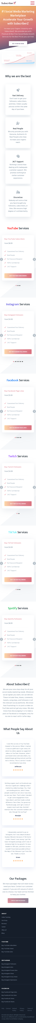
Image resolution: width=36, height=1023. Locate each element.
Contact (8, 1008)
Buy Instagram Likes (7, 967)
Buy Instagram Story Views (9, 977)
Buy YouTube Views (8, 948)
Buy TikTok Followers (18, 580)
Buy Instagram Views (8, 973)
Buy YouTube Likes (7, 952)
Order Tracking (6, 917)
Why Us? (4, 930)
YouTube (5, 942)
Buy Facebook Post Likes (9, 995)
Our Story (4, 920)
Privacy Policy (22, 1009)
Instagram (6, 960)
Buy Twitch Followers (18, 504)
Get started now (18, 44)
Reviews (4, 923)
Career (4, 927)
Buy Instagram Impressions (9, 980)
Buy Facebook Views (8, 998)
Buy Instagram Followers (18, 352)
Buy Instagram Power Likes (9, 970)
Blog (3, 933)
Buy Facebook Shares (8, 1002)
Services (18, 228)
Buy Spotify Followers (18, 656)
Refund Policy (14, 1009)
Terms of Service (30, 1009)
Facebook (5, 988)
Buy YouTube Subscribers (18, 276)
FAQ (3, 1008)
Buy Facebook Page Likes (18, 428)
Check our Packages (18, 901)
